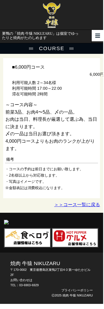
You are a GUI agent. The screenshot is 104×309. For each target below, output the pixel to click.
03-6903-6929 (29, 285)
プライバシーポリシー (77, 290)
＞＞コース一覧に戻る (77, 204)
